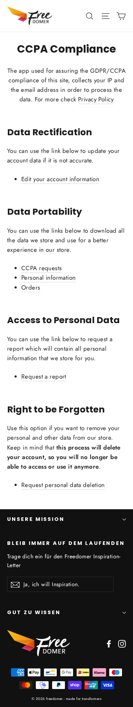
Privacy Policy (95, 99)
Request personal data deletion (63, 485)
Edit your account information (60, 179)
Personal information (48, 277)
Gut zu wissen (34, 612)
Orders (30, 287)
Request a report (43, 376)
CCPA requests (41, 268)
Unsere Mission (36, 519)
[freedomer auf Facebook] (109, 643)
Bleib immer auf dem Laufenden (66, 543)
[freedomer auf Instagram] (122, 643)
